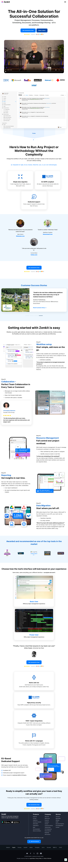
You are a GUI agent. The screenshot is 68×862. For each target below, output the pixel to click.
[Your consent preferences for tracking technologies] (65, 859)
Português (37, 847)
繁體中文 (55, 847)
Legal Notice (32, 858)
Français (19, 847)
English (13, 847)
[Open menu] (65, 1)
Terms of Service (47, 858)
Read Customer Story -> (39, 307)
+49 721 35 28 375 (34, 841)
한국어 (43, 847)
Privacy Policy (38, 858)
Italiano (31, 847)
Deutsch (8, 847)
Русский (49, 847)
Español (25, 847)
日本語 (60, 847)
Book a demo (41, 30)
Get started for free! (28, 30)
